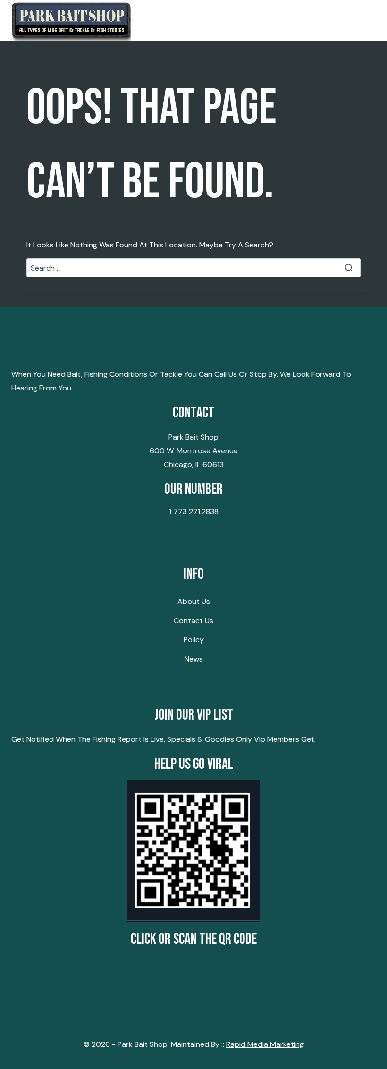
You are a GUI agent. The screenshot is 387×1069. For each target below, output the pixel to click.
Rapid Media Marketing (265, 1044)
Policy (194, 640)
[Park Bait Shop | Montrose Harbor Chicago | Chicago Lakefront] (71, 20)
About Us (193, 601)
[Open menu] (364, 20)
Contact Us (193, 621)
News (194, 659)
